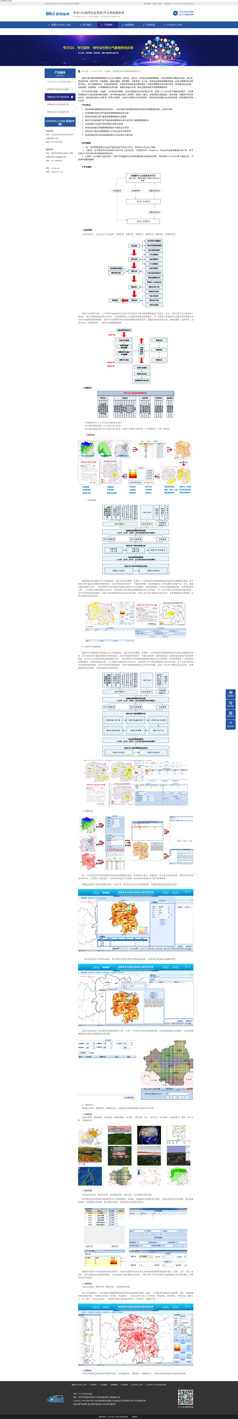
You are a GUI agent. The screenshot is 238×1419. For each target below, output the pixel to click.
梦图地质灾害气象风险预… (59, 97)
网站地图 (147, 4)
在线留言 (167, 4)
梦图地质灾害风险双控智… (59, 104)
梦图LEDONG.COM (61, 25)
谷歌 (159, 4)
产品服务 (108, 25)
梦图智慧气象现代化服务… (59, 89)
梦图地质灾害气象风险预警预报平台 (126, 71)
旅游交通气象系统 (80, 1404)
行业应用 (150, 25)
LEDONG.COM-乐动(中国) (183, 4)
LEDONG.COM (6, 1)
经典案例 (129, 25)
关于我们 (87, 25)
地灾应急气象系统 (94, 1404)
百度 (154, 4)
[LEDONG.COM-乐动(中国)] (57, 13)
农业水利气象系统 (109, 1404)
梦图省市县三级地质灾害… (59, 112)
